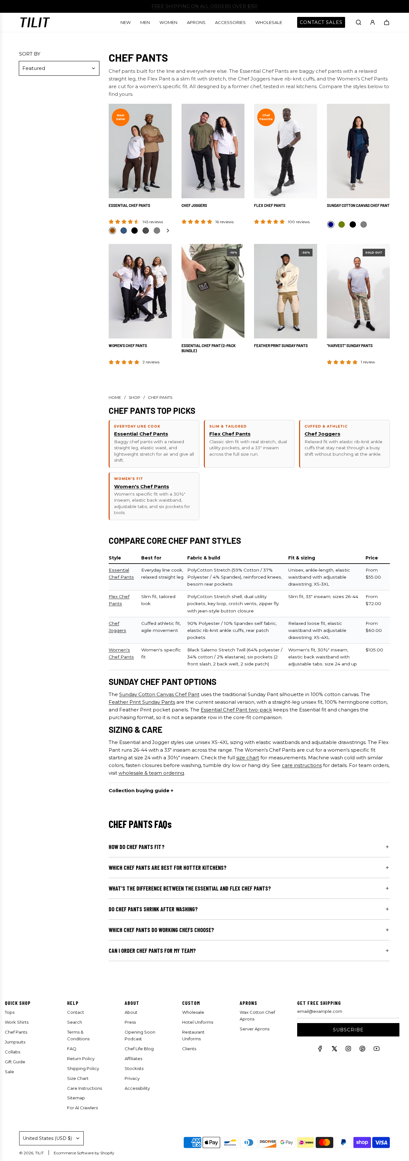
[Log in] (373, 22)
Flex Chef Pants (269, 205)
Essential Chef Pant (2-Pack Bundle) (208, 348)
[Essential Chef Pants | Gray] (157, 230)
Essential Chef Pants (129, 205)
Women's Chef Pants (128, 345)
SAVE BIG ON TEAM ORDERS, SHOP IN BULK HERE (204, 6)
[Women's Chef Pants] (140, 291)
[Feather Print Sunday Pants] (285, 291)
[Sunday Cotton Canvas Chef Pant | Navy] (331, 224)
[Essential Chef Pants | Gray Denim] (146, 230)
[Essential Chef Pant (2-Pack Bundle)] (213, 291)
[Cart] (387, 22)
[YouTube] (376, 1050)
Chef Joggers (194, 205)
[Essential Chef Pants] (140, 151)
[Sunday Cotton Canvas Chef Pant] (358, 151)
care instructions (302, 765)
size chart (247, 758)
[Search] (358, 22)
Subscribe (348, 1030)
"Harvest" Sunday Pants (350, 345)
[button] (168, 230)
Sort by (29, 53)
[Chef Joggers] (213, 151)
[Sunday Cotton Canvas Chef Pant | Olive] (341, 224)
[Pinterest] (362, 1050)
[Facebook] (320, 1050)
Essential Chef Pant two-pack (236, 710)
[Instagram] (348, 1050)
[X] (334, 1050)
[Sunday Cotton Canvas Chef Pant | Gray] (363, 224)
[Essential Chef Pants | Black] (134, 230)
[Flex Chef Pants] (285, 151)
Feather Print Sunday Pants (281, 345)
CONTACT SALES (321, 22)
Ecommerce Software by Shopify (84, 1152)
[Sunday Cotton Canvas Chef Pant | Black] (353, 224)
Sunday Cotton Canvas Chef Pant (358, 205)
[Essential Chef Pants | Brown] (112, 230)
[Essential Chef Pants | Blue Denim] (123, 230)
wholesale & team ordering (151, 773)
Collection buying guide (139, 790)
